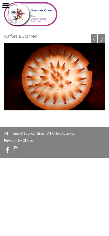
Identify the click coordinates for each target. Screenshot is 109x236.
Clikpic (28, 141)
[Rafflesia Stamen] (54, 76)
